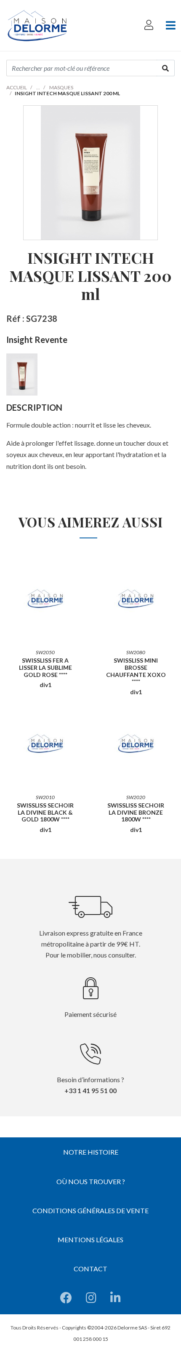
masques (61, 87)
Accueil (16, 87)
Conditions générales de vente (90, 1210)
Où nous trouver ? (90, 1181)
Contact (90, 1269)
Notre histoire (90, 1152)
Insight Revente (36, 339)
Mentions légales (90, 1240)
